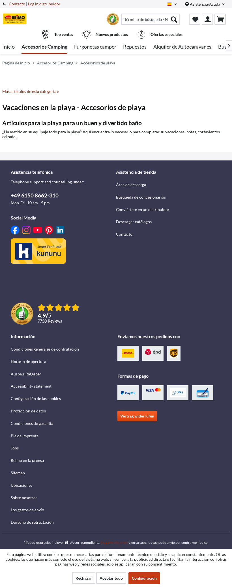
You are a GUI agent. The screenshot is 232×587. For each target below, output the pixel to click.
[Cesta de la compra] (220, 19)
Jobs (15, 447)
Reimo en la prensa (27, 460)
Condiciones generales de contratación (45, 349)
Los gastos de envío (27, 509)
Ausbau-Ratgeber (26, 373)
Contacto (17, 3)
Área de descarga (131, 184)
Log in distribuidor (44, 3)
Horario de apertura (28, 361)
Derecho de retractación (32, 522)
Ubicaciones (21, 485)
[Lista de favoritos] (194, 19)
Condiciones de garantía (32, 423)
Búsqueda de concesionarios (141, 197)
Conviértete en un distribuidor (142, 209)
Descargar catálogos (134, 221)
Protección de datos (28, 410)
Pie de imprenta (24, 435)
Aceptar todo (111, 578)
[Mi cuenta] (207, 19)
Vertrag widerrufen (137, 416)
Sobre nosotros (24, 497)
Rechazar (84, 578)
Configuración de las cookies (36, 398)
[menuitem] (150, 19)
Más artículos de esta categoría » (30, 91)
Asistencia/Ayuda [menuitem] (205, 4)
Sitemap (18, 472)
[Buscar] (174, 19)
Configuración (144, 578)
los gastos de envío (114, 542)
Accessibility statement (31, 386)
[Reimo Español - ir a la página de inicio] (15, 19)
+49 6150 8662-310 (35, 195)
